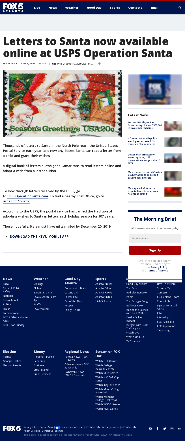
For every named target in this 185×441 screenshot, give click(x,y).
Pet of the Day (73, 301)
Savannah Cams (43, 292)
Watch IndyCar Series (107, 385)
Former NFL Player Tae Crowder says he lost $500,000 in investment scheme (145, 125)
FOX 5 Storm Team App (45, 298)
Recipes (69, 305)
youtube (150, 428)
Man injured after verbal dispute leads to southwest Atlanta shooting (143, 191)
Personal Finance (44, 356)
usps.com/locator (16, 201)
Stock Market (41, 369)
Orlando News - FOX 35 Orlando (76, 366)
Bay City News (28, 63)
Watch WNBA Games (107, 404)
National (8, 295)
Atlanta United (103, 297)
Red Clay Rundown (137, 292)
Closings (39, 284)
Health (6, 308)
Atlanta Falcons (104, 288)
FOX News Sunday (13, 325)
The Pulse (132, 288)
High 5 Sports (103, 301)
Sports (100, 279)
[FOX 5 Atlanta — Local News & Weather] (15, 7)
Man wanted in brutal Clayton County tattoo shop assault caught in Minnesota (145, 174)
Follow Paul (71, 297)
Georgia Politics (12, 361)
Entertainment (11, 313)
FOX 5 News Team (168, 297)
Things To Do (72, 309)
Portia (129, 297)
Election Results (12, 365)
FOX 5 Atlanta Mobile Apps (15, 319)
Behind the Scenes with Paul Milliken (137, 311)
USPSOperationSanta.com (27, 196)
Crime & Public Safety (11, 289)
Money (39, 351)
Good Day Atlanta (72, 281)
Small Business (42, 374)
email (179, 428)
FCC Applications (167, 326)
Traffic (37, 304)
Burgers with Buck (75, 288)
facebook (157, 428)
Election (9, 351)
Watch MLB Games (106, 373)
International (10, 300)
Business (39, 365)
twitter (165, 428)
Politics (7, 304)
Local (6, 284)
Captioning (163, 330)
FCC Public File (165, 321)
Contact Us (163, 301)
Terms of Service (157, 270)
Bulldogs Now (134, 305)
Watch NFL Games (106, 361)
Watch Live (132, 332)
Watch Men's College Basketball (107, 390)
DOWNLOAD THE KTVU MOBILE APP (39, 236)
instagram (172, 428)
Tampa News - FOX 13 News (75, 358)
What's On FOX (135, 337)
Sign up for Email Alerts (167, 307)
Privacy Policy (158, 267)
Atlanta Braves (104, 284)
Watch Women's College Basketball (106, 398)
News (7, 279)
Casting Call (71, 292)
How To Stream (166, 284)
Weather (41, 279)
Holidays (43, 63)
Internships (163, 317)
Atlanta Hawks (103, 292)
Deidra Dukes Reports (134, 319)
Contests (162, 292)
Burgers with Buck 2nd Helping (137, 326)
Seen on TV (163, 288)
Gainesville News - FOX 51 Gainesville (75, 373)
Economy (39, 361)
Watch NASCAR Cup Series (107, 379)
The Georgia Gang (137, 301)
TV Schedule (133, 341)
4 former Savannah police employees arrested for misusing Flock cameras (142, 141)
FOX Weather (41, 308)
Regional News (76, 351)
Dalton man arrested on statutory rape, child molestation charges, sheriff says (144, 159)
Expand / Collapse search (180, 7)
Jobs (159, 313)
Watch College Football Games (104, 367)
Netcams (39, 288)
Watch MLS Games (106, 408)
